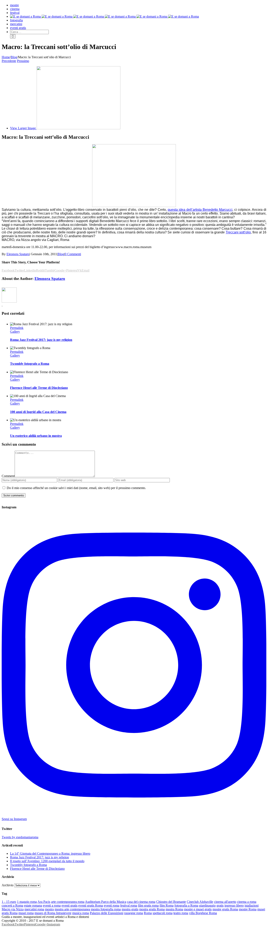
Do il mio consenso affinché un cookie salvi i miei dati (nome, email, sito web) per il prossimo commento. (76, 488)
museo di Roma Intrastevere (53, 913)
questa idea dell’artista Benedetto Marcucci (200, 209)
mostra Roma (174, 909)
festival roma (128, 905)
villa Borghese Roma (203, 913)
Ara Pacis (43, 901)
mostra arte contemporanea (72, 909)
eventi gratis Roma (90, 905)
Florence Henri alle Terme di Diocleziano (39, 388)
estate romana (33, 905)
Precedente (9, 61)
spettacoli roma (163, 913)
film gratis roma (148, 905)
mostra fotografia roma (106, 909)
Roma (148, 913)
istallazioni (252, 905)
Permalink (16, 328)
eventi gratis (69, 905)
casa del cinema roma (141, 901)
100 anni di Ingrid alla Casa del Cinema (38, 412)
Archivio (7, 885)
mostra (49, 909)
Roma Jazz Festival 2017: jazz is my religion (41, 340)
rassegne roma (133, 913)
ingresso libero (234, 905)
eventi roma (111, 905)
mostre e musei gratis (198, 909)
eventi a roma (52, 905)
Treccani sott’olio (238, 232)
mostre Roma (247, 909)
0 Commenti (73, 254)
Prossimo (23, 61)
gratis (220, 905)
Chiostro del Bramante (171, 901)
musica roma (80, 913)
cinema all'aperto (225, 901)
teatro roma (180, 913)
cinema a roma (246, 901)
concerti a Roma (12, 905)
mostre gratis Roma (225, 909)
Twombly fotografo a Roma (29, 363)
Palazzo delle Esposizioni (106, 913)
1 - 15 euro (9, 901)
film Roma (167, 905)
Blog (61, 254)
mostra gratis (130, 909)
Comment (8, 476)
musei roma (26, 913)
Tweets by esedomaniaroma (20, 837)
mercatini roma (34, 909)
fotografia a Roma (186, 905)
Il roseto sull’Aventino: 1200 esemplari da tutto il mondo (47, 861)
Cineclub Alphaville (200, 901)
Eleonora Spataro (17, 254)
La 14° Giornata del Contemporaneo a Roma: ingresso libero (50, 853)
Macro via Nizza (13, 909)
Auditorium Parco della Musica (105, 901)
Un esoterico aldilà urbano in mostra (36, 435)
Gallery (15, 331)
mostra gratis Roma (152, 909)
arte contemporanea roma (67, 901)
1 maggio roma (27, 901)
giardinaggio (207, 905)
